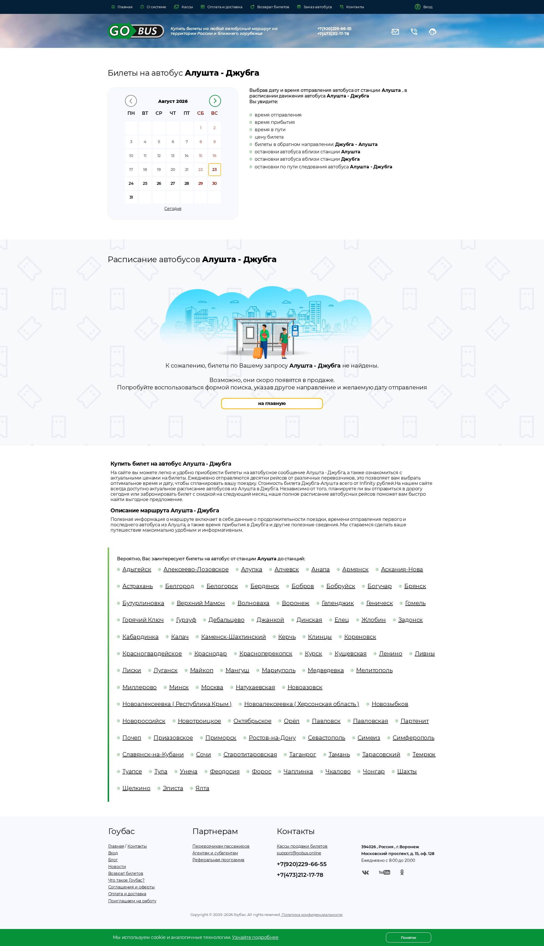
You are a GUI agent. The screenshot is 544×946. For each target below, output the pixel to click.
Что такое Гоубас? (126, 880)
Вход (113, 853)
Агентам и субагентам (215, 853)
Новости (117, 866)
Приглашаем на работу (132, 900)
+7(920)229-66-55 (334, 28)
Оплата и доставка (127, 893)
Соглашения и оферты (131, 887)
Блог (113, 859)
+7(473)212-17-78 (333, 33)
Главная (116, 846)
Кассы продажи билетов (302, 846)
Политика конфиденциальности (312, 914)
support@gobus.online (299, 853)
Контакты (137, 846)
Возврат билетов (125, 873)
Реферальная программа (218, 859)
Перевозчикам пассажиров (221, 846)
